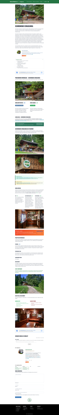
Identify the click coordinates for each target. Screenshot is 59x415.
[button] (38, 233)
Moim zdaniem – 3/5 (20, 62)
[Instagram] (48, 1)
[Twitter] (46, 1)
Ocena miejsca (19, 64)
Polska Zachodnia (19, 407)
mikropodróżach (27, 354)
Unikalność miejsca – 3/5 (20, 61)
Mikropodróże (25, 407)
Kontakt (39, 407)
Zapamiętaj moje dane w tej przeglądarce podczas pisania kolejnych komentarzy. (27, 394)
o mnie (28, 358)
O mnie (31, 407)
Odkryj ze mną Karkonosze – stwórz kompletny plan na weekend (24, 177)
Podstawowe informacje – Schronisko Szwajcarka (22, 60)
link (30, 342)
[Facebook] (45, 1)
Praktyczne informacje (20, 65)
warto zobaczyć (33, 105)
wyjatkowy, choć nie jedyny (19, 105)
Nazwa (16, 386)
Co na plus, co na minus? (20, 66)
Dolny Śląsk (17, 367)
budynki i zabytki (24, 367)
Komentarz (17, 382)
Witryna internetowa (18, 393)
